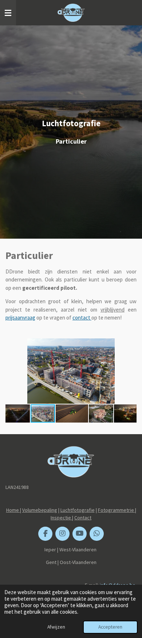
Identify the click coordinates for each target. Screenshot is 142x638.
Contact (82, 517)
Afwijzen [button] (56, 627)
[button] (130, 345)
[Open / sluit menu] (8, 12)
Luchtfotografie (77, 510)
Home (13, 510)
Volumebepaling (39, 510)
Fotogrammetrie (116, 510)
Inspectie (61, 517)
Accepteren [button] (110, 627)
